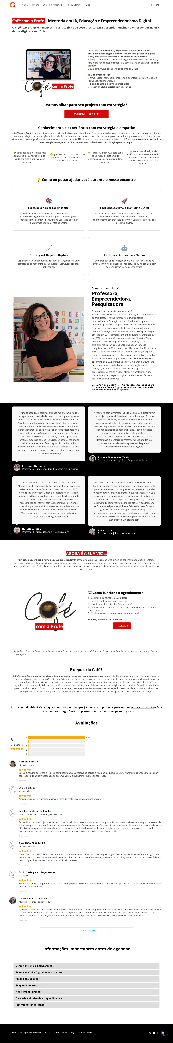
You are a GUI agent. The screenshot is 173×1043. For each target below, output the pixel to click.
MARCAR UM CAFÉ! (86, 114)
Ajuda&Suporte (59, 1032)
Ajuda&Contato (74, 5)
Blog (88, 5)
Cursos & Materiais (52, 5)
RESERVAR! (122, 625)
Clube (25, 5)
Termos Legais (84, 1032)
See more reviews (86, 930)
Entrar (155, 5)
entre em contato (142, 707)
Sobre (47, 1032)
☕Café (35, 5)
